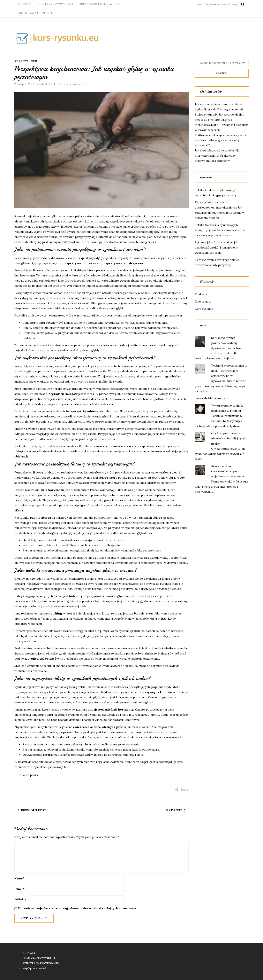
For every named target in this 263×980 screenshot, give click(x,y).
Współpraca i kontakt (35, 13)
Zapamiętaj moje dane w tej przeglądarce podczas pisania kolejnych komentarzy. (77, 908)
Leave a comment (72, 84)
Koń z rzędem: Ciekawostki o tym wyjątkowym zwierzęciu (227, 471)
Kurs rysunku (25, 61)
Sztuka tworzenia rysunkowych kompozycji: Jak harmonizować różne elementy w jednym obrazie (220, 230)
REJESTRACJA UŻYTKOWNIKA (99, 4)
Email (19, 889)
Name (19, 878)
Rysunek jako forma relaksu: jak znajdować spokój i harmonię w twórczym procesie (216, 247)
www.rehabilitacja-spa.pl (211, 398)
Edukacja (201, 294)
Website (20, 899)
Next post (173, 810)
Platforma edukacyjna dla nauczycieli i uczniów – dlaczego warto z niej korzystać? (220, 140)
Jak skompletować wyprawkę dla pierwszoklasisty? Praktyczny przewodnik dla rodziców (217, 156)
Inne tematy (203, 301)
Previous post (33, 810)
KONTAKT (24, 4)
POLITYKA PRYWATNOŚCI (55, 4)
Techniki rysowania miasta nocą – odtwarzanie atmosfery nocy (229, 371)
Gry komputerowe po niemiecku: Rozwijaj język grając (228, 438)
